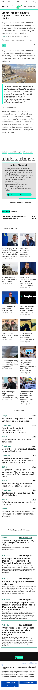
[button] (3, 6)
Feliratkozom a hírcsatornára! (20, 195)
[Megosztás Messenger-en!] (8, 159)
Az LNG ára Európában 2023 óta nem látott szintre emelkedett (17, 420)
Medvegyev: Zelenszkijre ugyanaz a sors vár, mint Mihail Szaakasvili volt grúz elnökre (28, 281)
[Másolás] (29, 159)
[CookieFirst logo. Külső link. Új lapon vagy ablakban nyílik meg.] (2, 665)
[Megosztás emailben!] (12, 159)
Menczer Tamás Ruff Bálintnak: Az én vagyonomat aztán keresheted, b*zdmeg (18, 513)
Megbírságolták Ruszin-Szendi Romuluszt (16, 440)
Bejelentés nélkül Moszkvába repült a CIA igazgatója (9, 279)
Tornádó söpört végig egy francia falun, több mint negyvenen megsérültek (10, 364)
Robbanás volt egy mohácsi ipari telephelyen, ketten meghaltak (17, 484)
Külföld (4, 37)
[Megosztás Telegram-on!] (25, 159)
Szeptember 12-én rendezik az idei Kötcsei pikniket (18, 494)
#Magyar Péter (7, 2)
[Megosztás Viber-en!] (21, 159)
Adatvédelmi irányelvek (29, 663)
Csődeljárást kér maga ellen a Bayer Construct (19, 503)
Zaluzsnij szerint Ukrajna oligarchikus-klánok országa (10, 335)
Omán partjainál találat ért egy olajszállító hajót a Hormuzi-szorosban (27, 336)
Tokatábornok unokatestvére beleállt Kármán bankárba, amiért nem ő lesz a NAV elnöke (17, 460)
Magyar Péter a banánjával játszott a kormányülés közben (19, 450)
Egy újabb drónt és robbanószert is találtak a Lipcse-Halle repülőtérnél (27, 309)
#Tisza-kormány (23, 2)
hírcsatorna (31, 6)
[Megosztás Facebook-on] (3, 159)
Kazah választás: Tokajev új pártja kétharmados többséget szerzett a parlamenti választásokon (28, 366)
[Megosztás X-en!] (33, 159)
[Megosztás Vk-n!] (16, 159)
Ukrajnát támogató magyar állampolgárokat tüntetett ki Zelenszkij (10, 395)
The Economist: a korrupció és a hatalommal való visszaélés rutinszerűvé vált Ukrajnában (26, 397)
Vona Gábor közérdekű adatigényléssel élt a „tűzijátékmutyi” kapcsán (14, 430)
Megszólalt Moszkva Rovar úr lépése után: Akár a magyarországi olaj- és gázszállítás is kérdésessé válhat (14, 217)
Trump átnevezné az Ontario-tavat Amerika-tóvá (9, 308)
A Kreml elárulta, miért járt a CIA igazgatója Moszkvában (26, 251)
